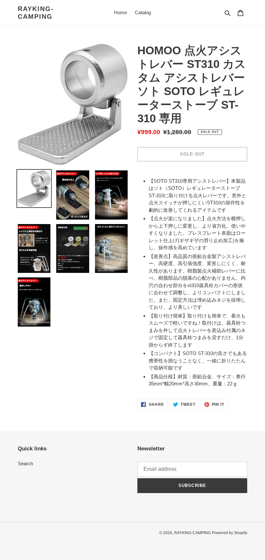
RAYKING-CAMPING (36, 12)
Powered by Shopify (229, 533)
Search (25, 463)
